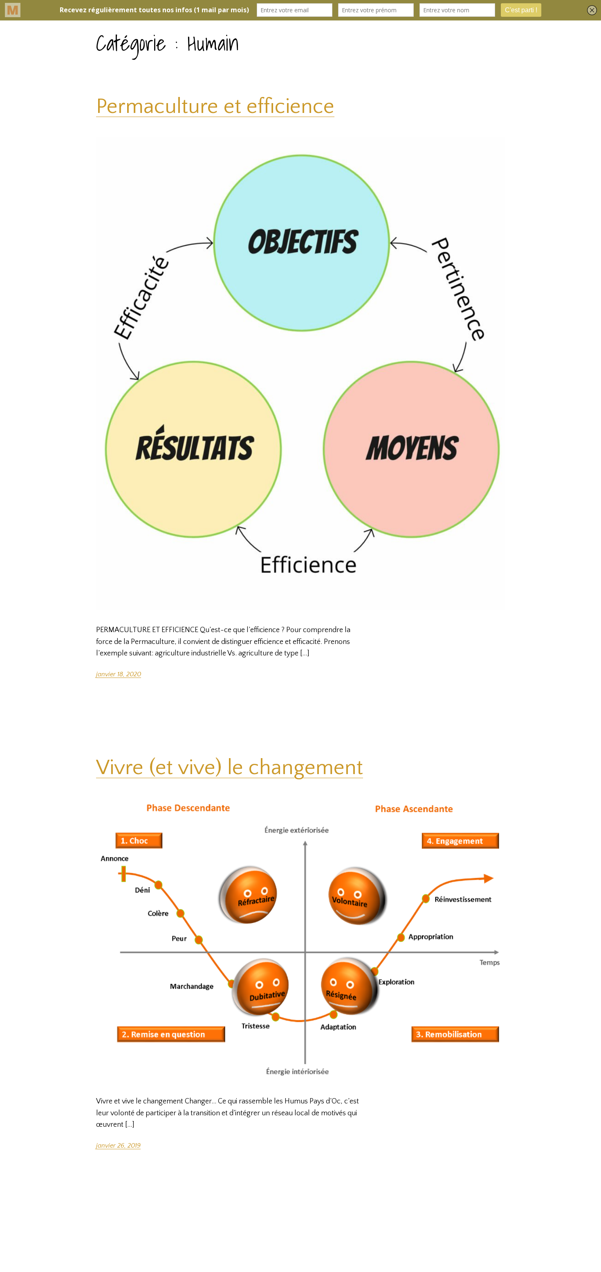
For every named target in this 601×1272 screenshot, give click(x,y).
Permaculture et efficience (215, 107)
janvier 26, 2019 (118, 1145)
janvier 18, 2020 (118, 674)
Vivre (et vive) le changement (229, 768)
